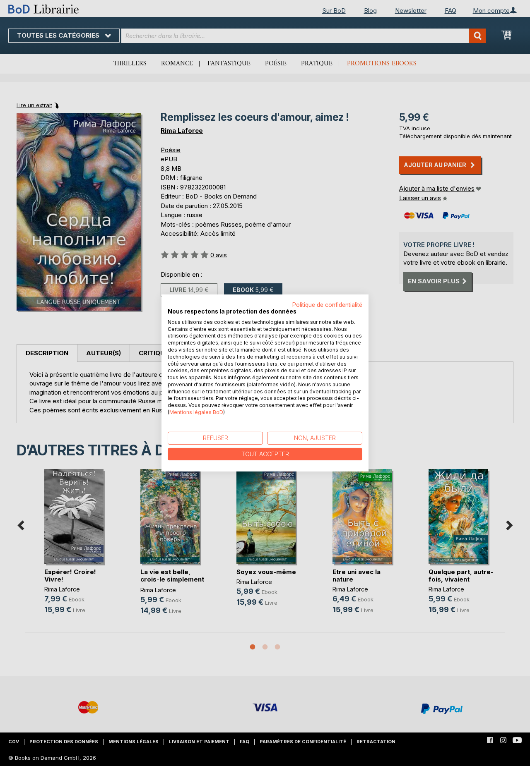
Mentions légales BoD (196, 412)
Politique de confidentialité (327, 305)
